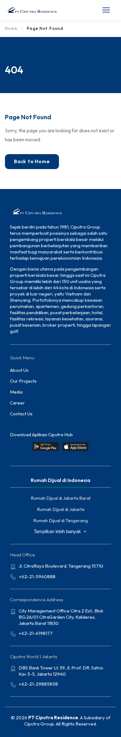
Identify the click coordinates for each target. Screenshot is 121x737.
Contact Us (21, 414)
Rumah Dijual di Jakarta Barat (61, 498)
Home (11, 28)
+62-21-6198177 (36, 633)
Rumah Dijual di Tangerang (60, 520)
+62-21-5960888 (37, 576)
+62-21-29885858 (38, 684)
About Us (19, 370)
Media (16, 392)
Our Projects (23, 381)
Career (17, 403)
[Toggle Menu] (109, 10)
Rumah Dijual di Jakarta (60, 509)
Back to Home (32, 161)
